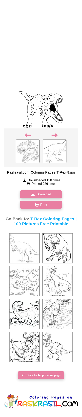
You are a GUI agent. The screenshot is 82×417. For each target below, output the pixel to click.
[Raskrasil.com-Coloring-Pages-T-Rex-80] (57, 314)
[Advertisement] (41, 44)
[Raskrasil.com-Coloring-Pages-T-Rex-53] (24, 248)
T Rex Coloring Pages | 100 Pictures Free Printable (45, 221)
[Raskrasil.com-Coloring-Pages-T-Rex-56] (24, 281)
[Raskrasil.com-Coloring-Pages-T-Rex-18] (57, 347)
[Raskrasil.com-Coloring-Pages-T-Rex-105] (57, 281)
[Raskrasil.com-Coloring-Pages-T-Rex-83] (24, 347)
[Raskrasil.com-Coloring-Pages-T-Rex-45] (57, 248)
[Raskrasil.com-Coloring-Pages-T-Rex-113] (24, 314)
